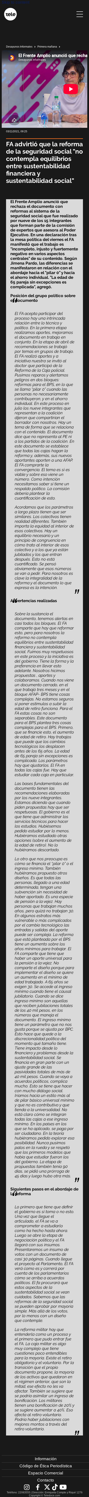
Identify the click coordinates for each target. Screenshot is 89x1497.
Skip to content (15, 2)
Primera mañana (47, 46)
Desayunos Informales (19, 46)
